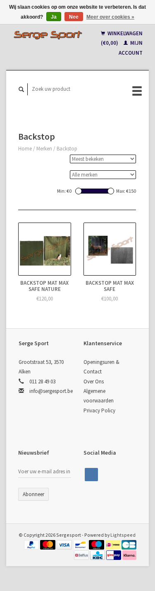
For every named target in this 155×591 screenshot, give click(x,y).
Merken (44, 148)
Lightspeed (123, 535)
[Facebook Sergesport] (91, 474)
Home (25, 148)
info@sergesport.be (51, 391)
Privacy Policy (99, 410)
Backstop (67, 148)
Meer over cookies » (110, 17)
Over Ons (93, 381)
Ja (54, 17)
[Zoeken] (21, 89)
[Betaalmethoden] (32, 544)
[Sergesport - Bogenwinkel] (47, 35)
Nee (74, 17)
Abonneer (33, 494)
